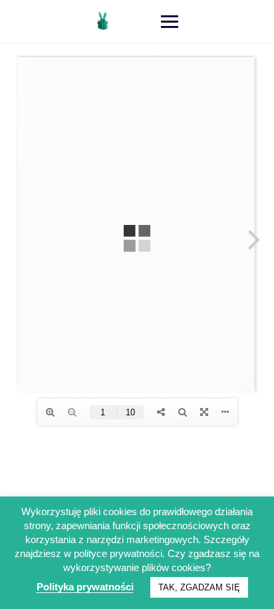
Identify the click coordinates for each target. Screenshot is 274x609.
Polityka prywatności (85, 586)
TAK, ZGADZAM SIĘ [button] (199, 587)
